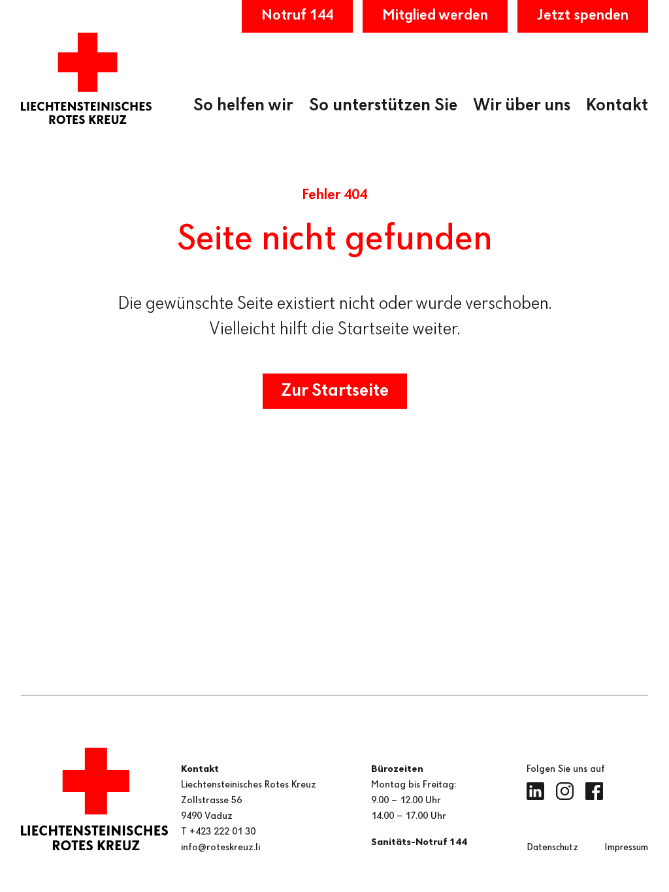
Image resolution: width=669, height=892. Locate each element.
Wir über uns (521, 106)
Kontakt (617, 106)
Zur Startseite (335, 391)
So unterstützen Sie (383, 106)
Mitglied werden (435, 16)
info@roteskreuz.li (220, 847)
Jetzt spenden (582, 16)
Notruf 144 (297, 16)
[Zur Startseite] (86, 78)
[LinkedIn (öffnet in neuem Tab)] (535, 791)
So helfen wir (243, 106)
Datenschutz (552, 847)
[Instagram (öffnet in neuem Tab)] (565, 791)
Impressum (626, 847)
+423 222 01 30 (222, 832)
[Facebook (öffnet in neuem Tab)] (594, 791)
